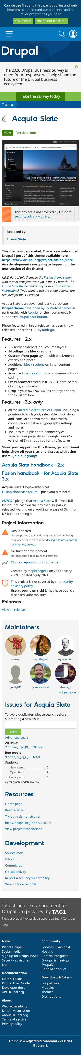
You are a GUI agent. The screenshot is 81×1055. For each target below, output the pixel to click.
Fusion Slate (16, 239)
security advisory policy (32, 216)
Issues (10, 859)
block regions (34, 364)
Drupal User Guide (16, 983)
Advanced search (17, 737)
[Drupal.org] (40, 51)
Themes (8, 104)
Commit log (13, 865)
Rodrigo (48, 330)
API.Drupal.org (13, 992)
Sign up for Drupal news (20, 956)
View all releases (14, 609)
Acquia (33, 312)
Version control (27, 132)
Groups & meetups (55, 960)
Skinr (38, 286)
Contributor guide (54, 956)
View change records (20, 884)
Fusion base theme (15, 286)
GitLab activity (15, 871)
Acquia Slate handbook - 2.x (33, 465)
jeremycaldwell (40, 687)
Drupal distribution (32, 317)
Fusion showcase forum (20, 492)
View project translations (23, 829)
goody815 (15, 687)
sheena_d (65, 687)
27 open (11, 747)
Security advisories (16, 960)
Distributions (51, 996)
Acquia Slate (42, 500)
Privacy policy (12, 1023)
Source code (14, 853)
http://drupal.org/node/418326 (28, 823)
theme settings (35, 373)
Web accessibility (14, 1006)
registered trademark (42, 1041)
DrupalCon (49, 964)
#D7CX (7, 500)
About (7, 1000)
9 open (10, 757)
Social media (11, 951)
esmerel (15, 659)
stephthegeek (38, 571)
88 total (34, 757)
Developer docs (13, 987)
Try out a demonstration (23, 816)
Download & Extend (56, 977)
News (6, 941)
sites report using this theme (34, 562)
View (8, 132)
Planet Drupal (12, 947)
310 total (36, 747)
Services (47, 947)
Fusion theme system (58, 277)
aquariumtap (65, 659)
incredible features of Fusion (39, 410)
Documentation (14, 973)
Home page (13, 804)
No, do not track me (51, 21)
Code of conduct (53, 969)
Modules (47, 987)
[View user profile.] (15, 654)
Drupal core (50, 983)
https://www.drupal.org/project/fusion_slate (37, 260)
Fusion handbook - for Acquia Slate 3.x (40, 476)
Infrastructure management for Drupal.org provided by (34, 908)
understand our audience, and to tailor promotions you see (47, 11)
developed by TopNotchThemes (37, 308)
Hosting (47, 951)
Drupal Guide (12, 979)
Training (61, 947)
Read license (14, 810)
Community (50, 941)
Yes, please (23, 21)
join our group (25, 456)
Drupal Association (16, 1010)
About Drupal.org (15, 1015)
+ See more (67, 692)
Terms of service (14, 1019)
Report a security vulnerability (27, 878)
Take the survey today (40, 96)
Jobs (5, 964)
